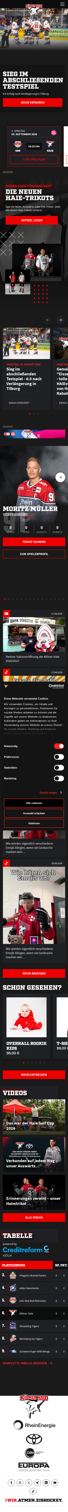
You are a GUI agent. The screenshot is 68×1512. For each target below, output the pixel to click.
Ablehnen (34, 823)
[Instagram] (20, 1482)
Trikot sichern (34, 542)
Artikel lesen (31, 220)
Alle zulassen (34, 803)
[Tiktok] (33, 1491)
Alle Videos (34, 1217)
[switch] (59, 757)
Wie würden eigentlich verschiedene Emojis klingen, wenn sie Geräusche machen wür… (29, 847)
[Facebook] (11, 1482)
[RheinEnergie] (34, 1425)
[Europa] (34, 1467)
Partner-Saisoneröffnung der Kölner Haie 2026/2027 (32, 659)
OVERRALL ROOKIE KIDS (26, 1045)
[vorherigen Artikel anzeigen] (48, 320)
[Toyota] (34, 1439)
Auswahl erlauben (34, 813)
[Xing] (37, 1482)
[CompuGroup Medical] (34, 1453)
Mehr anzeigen (34, 973)
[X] (28, 1482)
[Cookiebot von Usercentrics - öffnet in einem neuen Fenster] (49, 686)
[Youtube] (54, 1482)
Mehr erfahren (32, 102)
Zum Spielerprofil (34, 554)
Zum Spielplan (34, 159)
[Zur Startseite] (34, 11)
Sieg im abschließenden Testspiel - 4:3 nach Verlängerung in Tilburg (24, 379)
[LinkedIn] (46, 1482)
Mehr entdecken (34, 1075)
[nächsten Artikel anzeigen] (60, 320)
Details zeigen (48, 792)
